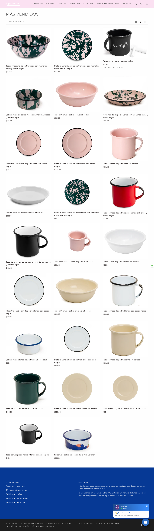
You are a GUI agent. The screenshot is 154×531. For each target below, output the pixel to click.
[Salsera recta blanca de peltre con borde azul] (28, 339)
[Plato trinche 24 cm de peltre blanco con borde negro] (28, 290)
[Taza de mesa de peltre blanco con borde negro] (125, 290)
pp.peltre (13, 524)
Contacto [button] (83, 482)
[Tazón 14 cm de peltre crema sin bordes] (77, 290)
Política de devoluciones (17, 498)
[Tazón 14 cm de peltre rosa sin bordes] (77, 94)
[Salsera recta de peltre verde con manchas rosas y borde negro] (28, 94)
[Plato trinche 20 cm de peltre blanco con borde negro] (77, 339)
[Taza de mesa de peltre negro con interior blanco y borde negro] (28, 241)
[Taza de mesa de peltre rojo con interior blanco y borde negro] (125, 192)
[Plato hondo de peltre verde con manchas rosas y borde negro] (125, 94)
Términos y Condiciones (16, 490)
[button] (38, 4)
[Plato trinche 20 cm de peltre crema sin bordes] (125, 388)
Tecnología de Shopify (42, 526)
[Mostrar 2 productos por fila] (136, 22)
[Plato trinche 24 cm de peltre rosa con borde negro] (77, 143)
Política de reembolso (15, 502)
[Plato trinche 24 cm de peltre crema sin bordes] (77, 388)
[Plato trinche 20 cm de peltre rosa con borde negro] (28, 143)
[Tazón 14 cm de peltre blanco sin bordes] (125, 241)
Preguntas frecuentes (15, 486)
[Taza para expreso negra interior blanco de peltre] (28, 434)
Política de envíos (14, 494)
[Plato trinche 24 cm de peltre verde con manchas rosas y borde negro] (77, 45)
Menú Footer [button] (13, 482)
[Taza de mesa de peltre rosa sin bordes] (125, 143)
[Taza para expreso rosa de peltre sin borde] (77, 241)
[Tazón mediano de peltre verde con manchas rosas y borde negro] (28, 45)
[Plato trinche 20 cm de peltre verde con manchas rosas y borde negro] (77, 192)
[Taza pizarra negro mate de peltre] (125, 43)
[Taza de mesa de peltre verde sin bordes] (28, 388)
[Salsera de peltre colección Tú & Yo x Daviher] (77, 434)
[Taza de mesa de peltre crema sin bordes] (125, 339)
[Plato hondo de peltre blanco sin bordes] (28, 192)
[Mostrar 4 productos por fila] (145, 22)
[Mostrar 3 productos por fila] (140, 22)
